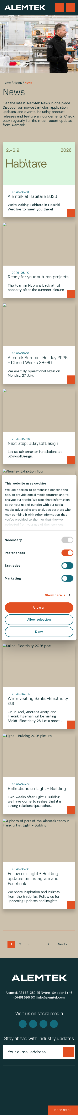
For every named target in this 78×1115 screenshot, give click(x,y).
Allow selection (39, 619)
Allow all (39, 607)
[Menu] (70, 7)
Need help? (62, 1110)
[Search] (59, 7)
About (18, 82)
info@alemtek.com (51, 997)
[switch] (67, 552)
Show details (55, 595)
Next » (62, 944)
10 (49, 944)
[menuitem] (59, 7)
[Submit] (68, 1052)
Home (7, 82)
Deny (39, 632)
